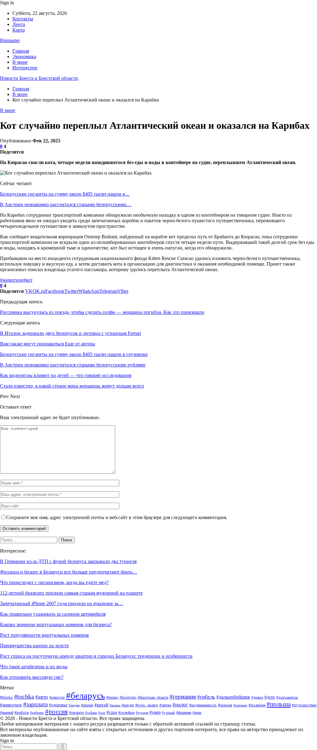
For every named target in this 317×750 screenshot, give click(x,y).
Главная (20, 51)
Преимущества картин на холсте (34, 645)
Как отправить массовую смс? (31, 677)
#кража (115, 705)
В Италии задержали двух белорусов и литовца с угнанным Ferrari (70, 333)
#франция (183, 712)
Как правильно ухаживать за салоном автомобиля (53, 614)
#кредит (128, 705)
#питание (240, 705)
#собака (91, 712)
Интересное (24, 67)
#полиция (257, 705)
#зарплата (35, 704)
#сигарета (76, 712)
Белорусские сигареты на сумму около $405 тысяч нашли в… (65, 194)
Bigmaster (10, 40)
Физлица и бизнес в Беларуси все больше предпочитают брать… (68, 571)
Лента (18, 24)
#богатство (128, 697)
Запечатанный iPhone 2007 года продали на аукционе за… (61, 603)
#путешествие (304, 705)
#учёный (168, 712)
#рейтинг (37, 712)
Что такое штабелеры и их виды (33, 666)
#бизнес (112, 697)
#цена (197, 712)
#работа (22, 712)
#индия (74, 705)
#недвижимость (203, 705)
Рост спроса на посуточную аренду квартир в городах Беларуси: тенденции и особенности (96, 656)
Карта (18, 30)
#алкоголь (57, 698)
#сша (111, 712)
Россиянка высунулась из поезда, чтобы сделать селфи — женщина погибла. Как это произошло (102, 312)
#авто (41, 697)
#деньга (257, 697)
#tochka (24, 696)
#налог (180, 705)
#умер (155, 712)
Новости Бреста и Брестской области (39, 78)
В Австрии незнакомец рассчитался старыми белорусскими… (65, 204)
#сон (101, 712)
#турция (142, 712)
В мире (20, 62)
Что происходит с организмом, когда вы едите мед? (54, 582)
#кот (28, 280)
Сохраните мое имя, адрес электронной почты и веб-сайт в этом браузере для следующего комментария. (116, 517)
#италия (87, 705)
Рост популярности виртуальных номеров (44, 635)
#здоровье (58, 705)
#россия (56, 711)
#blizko (6, 697)
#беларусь (85, 695)
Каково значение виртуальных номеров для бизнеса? (56, 624)
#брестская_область (153, 697)
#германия (183, 696)
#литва (165, 705)
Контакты (22, 18)
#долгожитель (287, 698)
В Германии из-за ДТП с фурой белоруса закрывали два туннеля (68, 561)
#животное (11, 280)
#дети (269, 697)
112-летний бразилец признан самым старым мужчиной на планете (71, 593)
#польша (279, 704)
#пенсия (225, 705)
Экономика (24, 56)
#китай (101, 704)
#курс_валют (146, 705)
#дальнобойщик (233, 697)
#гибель (206, 697)
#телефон (126, 712)
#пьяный (6, 712)
